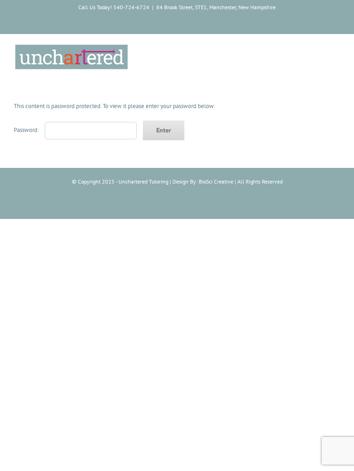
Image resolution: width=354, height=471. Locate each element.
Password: (27, 130)
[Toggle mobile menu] (336, 50)
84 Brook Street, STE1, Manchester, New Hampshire (216, 7)
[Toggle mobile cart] (320, 50)
